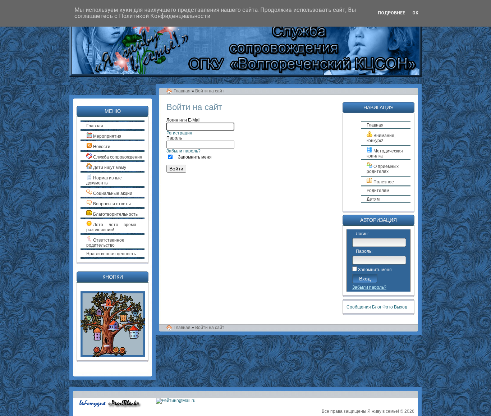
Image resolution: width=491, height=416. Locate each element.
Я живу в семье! (383, 411)
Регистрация (179, 133)
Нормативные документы (104, 180)
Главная (182, 90)
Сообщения (359, 307)
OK (415, 12)
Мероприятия (106, 136)
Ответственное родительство (105, 243)
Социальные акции (112, 193)
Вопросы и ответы (111, 203)
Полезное (383, 181)
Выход (400, 307)
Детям (373, 199)
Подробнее (391, 12)
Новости (101, 146)
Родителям (378, 190)
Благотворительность (115, 214)
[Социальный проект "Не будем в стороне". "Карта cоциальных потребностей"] (113, 355)
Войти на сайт (209, 90)
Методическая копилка (385, 153)
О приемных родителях (383, 169)
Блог (376, 307)
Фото (387, 307)
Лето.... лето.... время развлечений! (111, 227)
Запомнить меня (195, 157)
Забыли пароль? (183, 151)
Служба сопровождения (117, 157)
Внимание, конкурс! (381, 138)
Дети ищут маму (109, 167)
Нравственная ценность (111, 253)
